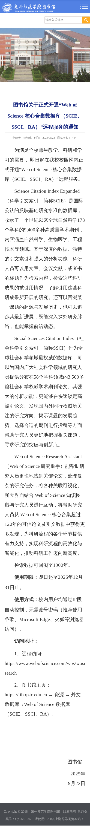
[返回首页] (28, 4)
